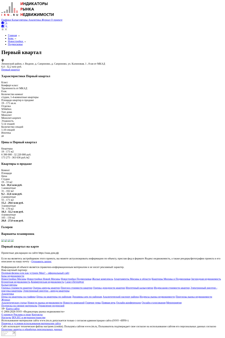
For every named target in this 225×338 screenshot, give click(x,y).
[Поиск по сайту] (6, 23)
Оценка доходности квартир (109, 287)
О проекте (56, 19)
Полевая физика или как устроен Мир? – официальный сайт (35, 273)
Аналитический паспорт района (121, 296)
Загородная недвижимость (206, 279)
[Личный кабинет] (3, 23)
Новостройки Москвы (13, 279)
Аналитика (35, 19)
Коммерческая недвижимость (47, 281)
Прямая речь (108, 302)
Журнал (46, 19)
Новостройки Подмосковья (76, 279)
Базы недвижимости (12, 276)
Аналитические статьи (14, 302)
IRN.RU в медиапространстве (28, 317)
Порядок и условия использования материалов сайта (31, 323)
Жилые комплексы (102, 279)
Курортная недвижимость (15, 281)
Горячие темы (93, 302)
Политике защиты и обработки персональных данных (31, 329)
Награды (6, 317)
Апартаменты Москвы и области (132, 279)
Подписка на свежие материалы (19, 305)
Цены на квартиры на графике (18, 296)
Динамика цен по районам (87, 296)
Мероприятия (174, 302)
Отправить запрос (41, 261)
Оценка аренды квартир (46, 287)
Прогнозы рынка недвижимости (194, 296)
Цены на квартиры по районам (53, 296)
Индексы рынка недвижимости (157, 296)
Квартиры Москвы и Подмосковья (171, 279)
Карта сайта (12, 308)
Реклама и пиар (22, 314)
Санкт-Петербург (74, 281)
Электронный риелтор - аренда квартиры (46, 290)
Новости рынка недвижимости (45, 302)
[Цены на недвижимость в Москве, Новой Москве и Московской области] (27, 16)
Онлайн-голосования (154, 302)
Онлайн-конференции (128, 302)
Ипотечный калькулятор (139, 287)
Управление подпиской (51, 305)
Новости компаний (74, 302)
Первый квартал (10, 69)
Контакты (37, 314)
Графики (6, 19)
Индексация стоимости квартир (172, 287)
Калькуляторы (20, 19)
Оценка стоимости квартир (16, 287)
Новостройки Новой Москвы (43, 279)
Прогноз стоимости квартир (76, 287)
